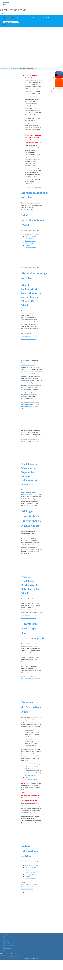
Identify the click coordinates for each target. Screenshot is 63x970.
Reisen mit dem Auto (30, 243)
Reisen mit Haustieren (30, 236)
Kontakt (5, 4)
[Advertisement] (31, 258)
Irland (23, 882)
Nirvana (31, 958)
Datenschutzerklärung (9, 945)
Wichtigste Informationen (31, 234)
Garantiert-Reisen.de (13, 9)
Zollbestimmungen (29, 238)
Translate (9, 26)
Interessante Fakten (8, 937)
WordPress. (36, 958)
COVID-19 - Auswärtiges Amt (33, 187)
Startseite (5, 934)
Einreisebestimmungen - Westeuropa (9, 68)
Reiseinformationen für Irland (29, 884)
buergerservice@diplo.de (31, 779)
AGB (4, 939)
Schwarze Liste (7, 948)
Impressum (6, 2)
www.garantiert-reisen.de (14, 956)
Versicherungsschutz (30, 241)
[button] (56, 72)
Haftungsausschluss (8, 943)
